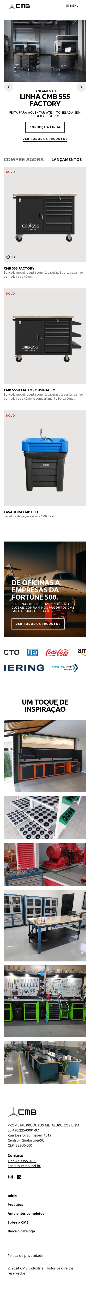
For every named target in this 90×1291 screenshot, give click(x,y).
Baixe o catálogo (21, 1231)
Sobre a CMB (18, 1222)
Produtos (15, 1204)
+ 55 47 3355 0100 (22, 1161)
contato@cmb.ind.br (24, 1166)
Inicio (12, 1195)
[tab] (24, 159)
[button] (8, 87)
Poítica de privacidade (25, 1255)
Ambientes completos (26, 1213)
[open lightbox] (45, 756)
